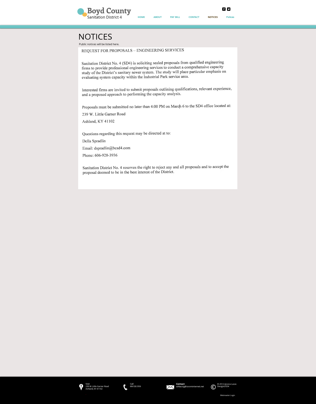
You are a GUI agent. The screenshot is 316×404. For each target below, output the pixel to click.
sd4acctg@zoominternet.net (190, 386)
